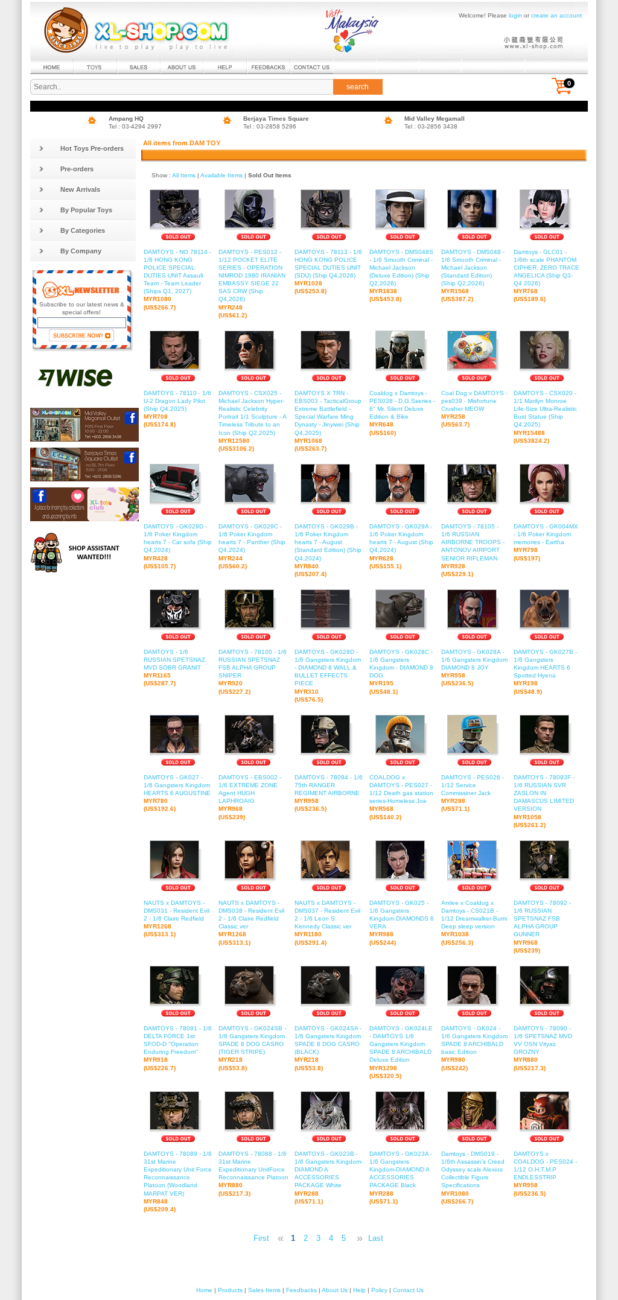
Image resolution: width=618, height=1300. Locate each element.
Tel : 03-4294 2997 (135, 126)
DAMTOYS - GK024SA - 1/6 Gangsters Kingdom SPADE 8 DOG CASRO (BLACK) (328, 1048)
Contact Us (408, 1290)
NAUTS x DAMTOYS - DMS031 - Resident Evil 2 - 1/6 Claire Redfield (176, 918)
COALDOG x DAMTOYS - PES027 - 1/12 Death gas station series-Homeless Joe (401, 797)
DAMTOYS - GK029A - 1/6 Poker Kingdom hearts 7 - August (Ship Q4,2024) (401, 546)
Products (230, 1290)
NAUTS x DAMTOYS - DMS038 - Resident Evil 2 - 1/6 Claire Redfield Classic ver (251, 922)
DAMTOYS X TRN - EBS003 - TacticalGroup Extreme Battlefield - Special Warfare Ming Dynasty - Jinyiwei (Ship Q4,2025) (328, 421)
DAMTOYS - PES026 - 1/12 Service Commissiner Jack (472, 793)
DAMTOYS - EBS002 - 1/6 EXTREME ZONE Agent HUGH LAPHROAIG (249, 797)
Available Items (221, 175)
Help (359, 1290)
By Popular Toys (86, 210)
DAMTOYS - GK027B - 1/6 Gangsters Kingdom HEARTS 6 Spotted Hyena (545, 671)
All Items (184, 175)
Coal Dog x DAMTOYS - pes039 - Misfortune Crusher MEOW (474, 409)
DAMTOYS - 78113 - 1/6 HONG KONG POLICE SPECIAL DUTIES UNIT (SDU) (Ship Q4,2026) (328, 272)
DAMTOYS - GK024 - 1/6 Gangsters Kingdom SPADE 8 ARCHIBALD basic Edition (474, 1048)
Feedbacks (301, 1290)
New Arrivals (80, 189)
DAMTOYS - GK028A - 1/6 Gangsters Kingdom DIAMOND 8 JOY (474, 667)
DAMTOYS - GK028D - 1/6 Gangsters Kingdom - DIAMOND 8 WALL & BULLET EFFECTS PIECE (328, 675)
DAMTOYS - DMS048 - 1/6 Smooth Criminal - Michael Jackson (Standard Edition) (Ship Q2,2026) (473, 276)
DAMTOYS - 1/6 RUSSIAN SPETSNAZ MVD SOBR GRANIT (174, 667)
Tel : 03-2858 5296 (269, 126)
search (357, 87)
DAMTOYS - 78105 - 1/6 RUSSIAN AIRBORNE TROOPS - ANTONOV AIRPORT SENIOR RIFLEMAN (473, 550)
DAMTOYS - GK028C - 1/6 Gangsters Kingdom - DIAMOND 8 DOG (401, 671)
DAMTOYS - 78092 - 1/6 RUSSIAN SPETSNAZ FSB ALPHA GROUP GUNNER (542, 926)
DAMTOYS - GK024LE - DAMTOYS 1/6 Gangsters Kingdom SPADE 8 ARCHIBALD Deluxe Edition (401, 1052)
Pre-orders (77, 169)
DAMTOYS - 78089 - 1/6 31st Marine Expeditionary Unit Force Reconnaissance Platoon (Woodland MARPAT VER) (178, 1181)
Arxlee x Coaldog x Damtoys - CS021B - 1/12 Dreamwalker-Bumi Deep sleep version (474, 922)
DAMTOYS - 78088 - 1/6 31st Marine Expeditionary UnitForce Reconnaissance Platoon (253, 1173)
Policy (379, 1290)
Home (204, 1290)
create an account (556, 15)
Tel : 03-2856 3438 (430, 126)
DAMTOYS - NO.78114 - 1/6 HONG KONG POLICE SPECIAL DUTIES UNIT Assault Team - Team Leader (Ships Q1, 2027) (177, 280)
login (515, 15)
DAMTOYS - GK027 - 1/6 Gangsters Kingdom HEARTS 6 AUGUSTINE (177, 793)
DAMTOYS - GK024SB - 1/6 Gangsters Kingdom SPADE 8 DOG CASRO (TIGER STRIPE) (252, 1048)
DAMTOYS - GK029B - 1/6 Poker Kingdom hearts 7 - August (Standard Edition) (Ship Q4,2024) (328, 550)
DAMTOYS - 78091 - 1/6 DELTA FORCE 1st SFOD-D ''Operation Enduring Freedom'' (178, 1048)
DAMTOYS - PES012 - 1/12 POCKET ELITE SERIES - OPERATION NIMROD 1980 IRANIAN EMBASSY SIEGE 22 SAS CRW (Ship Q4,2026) (251, 284)
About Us (335, 1290)
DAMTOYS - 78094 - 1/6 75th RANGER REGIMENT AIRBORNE (329, 793)
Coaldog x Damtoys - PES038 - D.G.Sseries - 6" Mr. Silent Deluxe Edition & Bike (402, 413)
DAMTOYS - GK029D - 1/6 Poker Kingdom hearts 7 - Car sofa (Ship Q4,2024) (178, 546)
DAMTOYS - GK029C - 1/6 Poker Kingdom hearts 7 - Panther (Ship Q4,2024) (251, 546)
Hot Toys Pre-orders (92, 148)
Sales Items (264, 1290)
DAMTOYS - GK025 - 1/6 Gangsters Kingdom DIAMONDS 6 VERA (401, 922)
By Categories (82, 230)
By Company (80, 251)
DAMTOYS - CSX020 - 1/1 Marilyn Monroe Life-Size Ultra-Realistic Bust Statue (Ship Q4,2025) (545, 417)
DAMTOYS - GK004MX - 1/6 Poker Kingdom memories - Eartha (546, 542)
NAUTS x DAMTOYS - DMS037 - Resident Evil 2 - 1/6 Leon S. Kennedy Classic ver (327, 922)
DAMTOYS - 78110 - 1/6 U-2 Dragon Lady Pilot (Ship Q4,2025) (177, 409)
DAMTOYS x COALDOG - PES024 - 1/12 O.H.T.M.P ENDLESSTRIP (545, 1173)
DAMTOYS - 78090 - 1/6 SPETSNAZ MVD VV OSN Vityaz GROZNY (543, 1048)
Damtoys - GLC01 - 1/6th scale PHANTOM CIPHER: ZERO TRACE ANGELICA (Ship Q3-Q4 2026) (546, 276)
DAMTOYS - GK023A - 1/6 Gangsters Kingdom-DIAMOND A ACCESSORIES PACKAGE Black (400, 1177)
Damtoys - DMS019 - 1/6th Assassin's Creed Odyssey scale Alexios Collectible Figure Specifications (473, 1177)
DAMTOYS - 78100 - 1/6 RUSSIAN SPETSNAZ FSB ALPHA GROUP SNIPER (252, 671)
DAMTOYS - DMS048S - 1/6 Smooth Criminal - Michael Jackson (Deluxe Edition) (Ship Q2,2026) (401, 276)
